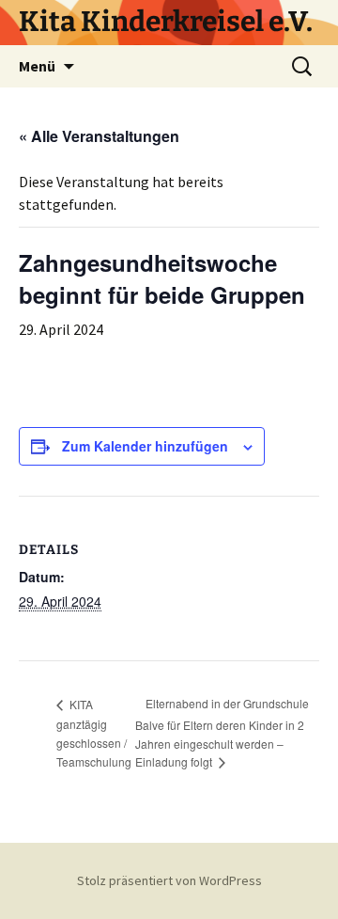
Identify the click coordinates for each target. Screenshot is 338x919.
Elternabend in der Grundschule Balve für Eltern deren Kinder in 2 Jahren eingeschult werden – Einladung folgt (222, 732)
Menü (37, 65)
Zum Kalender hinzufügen (145, 445)
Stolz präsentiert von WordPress (169, 880)
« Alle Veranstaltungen (99, 136)
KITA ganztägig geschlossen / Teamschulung (93, 732)
